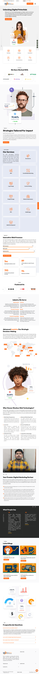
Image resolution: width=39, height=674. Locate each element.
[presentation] (4, 474)
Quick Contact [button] (38, 206)
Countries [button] (17, 0)
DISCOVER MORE (7, 255)
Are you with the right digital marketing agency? (12, 637)
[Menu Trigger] (35, 4)
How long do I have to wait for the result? (11, 639)
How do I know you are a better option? (10, 627)
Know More (8, 19)
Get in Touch (29, 3)
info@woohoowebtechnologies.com (9, 0)
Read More (6, 559)
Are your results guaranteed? (8, 642)
